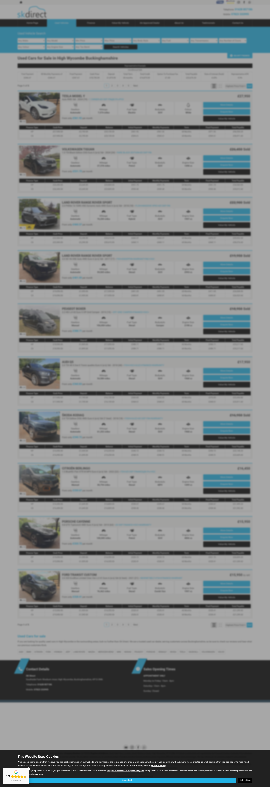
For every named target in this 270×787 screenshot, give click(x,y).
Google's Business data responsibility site (125, 771)
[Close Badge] (28, 768)
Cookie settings (245, 780)
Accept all (127, 780)
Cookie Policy (159, 765)
